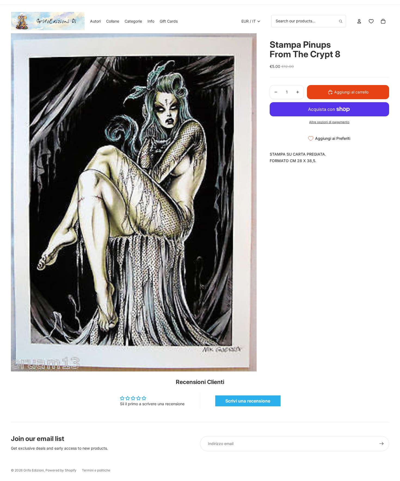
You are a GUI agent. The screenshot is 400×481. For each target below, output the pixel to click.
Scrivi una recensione (247, 401)
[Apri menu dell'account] (359, 21)
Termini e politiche (96, 470)
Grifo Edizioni (33, 470)
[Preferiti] (371, 21)
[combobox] (309, 21)
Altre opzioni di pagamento (329, 122)
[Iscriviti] (381, 443)
